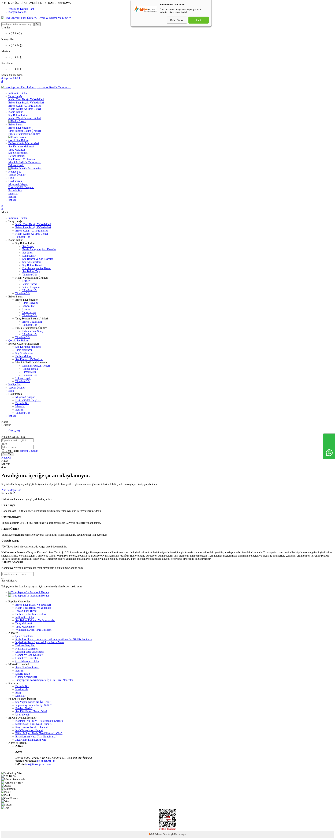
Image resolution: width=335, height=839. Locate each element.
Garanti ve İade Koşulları (29, 654)
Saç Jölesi (27, 252)
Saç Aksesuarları (31, 261)
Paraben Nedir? (23, 708)
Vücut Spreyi (29, 283)
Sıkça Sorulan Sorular (27, 667)
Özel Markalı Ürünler (27, 661)
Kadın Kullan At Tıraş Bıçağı (24, 108)
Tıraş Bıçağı (15, 96)
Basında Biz (15, 190)
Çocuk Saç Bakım (18, 140)
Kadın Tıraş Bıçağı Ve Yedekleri (26, 99)
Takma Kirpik (16, 165)
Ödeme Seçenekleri (26, 676)
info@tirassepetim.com (38, 764)
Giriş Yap (7, 454)
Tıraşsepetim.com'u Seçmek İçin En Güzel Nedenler (44, 679)
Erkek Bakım (15, 124)
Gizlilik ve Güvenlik (26, 658)
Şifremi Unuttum (29, 450)
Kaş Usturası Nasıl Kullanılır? (31, 727)
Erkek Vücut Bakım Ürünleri (24, 133)
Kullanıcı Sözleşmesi (26, 648)
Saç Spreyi (28, 246)
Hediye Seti (14, 171)
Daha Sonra (177, 20)
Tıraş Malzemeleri (25, 626)
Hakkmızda (21, 689)
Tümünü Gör (22, 236)
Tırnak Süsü (29, 371)
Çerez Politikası (24, 636)
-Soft (152, 834)
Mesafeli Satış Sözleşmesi (29, 651)
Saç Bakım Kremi (32, 265)
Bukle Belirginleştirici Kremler (39, 249)
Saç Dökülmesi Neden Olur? (31, 711)
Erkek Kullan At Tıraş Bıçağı (24, 105)
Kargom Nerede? (17, 11)
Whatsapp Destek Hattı (21, 8)
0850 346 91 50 (46, 760)
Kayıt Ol (6, 457)
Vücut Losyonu (31, 287)
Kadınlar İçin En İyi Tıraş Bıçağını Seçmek (39, 720)
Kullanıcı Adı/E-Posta (13, 436)
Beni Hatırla (13, 450)
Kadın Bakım (15, 111)
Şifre (4, 443)
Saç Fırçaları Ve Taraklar (22, 159)
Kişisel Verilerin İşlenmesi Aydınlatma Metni (39, 642)
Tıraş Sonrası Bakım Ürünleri (24, 130)
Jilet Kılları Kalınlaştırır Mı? (30, 739)
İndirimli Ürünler (17, 93)
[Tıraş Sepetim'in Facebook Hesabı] (28, 592)
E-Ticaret (158, 834)
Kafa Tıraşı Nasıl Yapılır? (29, 730)
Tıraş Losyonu (30, 302)
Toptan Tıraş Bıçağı (26, 610)
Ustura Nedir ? (23, 714)
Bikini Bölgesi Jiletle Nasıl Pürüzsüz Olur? (38, 733)
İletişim (12, 196)
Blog (11, 177)
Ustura (26, 309)
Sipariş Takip (22, 673)
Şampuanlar (28, 255)
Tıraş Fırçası (29, 312)
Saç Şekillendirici (18, 152)
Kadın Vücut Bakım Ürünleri (24, 118)
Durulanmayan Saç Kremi (36, 268)
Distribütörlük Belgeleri (21, 187)
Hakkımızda (15, 181)
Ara (37, 24)
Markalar (13, 193)
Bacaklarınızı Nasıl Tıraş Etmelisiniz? (36, 736)
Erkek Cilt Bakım (32, 321)
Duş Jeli (26, 280)
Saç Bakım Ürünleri (19, 115)
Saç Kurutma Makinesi (21, 146)
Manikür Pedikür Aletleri (36, 365)
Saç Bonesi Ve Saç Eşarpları (38, 258)
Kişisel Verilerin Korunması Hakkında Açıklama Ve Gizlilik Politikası (53, 639)
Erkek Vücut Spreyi (33, 331)
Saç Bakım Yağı (31, 271)
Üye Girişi (14, 430)
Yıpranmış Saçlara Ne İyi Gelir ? (33, 705)
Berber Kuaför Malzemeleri (23, 143)
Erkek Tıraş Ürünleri (19, 127)
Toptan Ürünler (16, 174)
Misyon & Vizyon (18, 184)
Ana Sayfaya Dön (11, 490)
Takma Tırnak (30, 368)
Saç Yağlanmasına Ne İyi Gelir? (32, 701)
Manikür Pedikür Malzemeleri (24, 162)
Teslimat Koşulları (25, 645)
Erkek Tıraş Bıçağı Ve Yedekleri (26, 102)
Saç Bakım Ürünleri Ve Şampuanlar (35, 620)
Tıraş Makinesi (16, 149)
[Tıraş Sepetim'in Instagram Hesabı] (28, 595)
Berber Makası (16, 155)
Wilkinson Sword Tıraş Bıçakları (33, 629)
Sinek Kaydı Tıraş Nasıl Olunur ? (33, 723)
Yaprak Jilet (28, 305)
